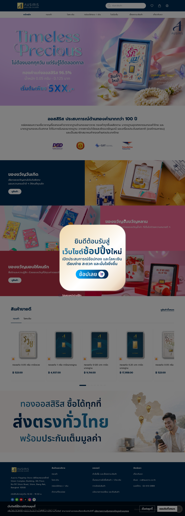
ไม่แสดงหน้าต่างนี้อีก (71, 295)
